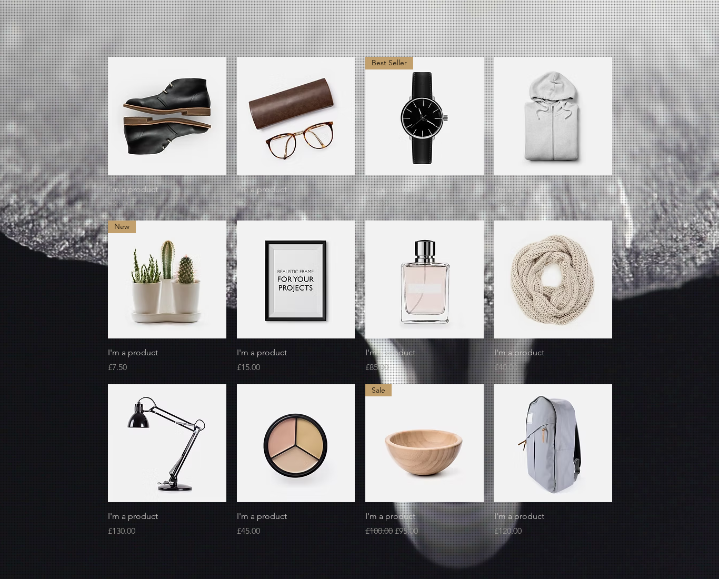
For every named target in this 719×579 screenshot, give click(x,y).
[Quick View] (167, 116)
